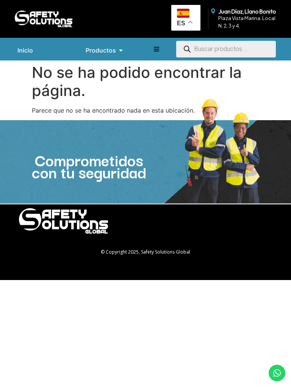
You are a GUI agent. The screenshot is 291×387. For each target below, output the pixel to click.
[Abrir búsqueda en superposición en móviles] (226, 48)
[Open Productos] (121, 50)
